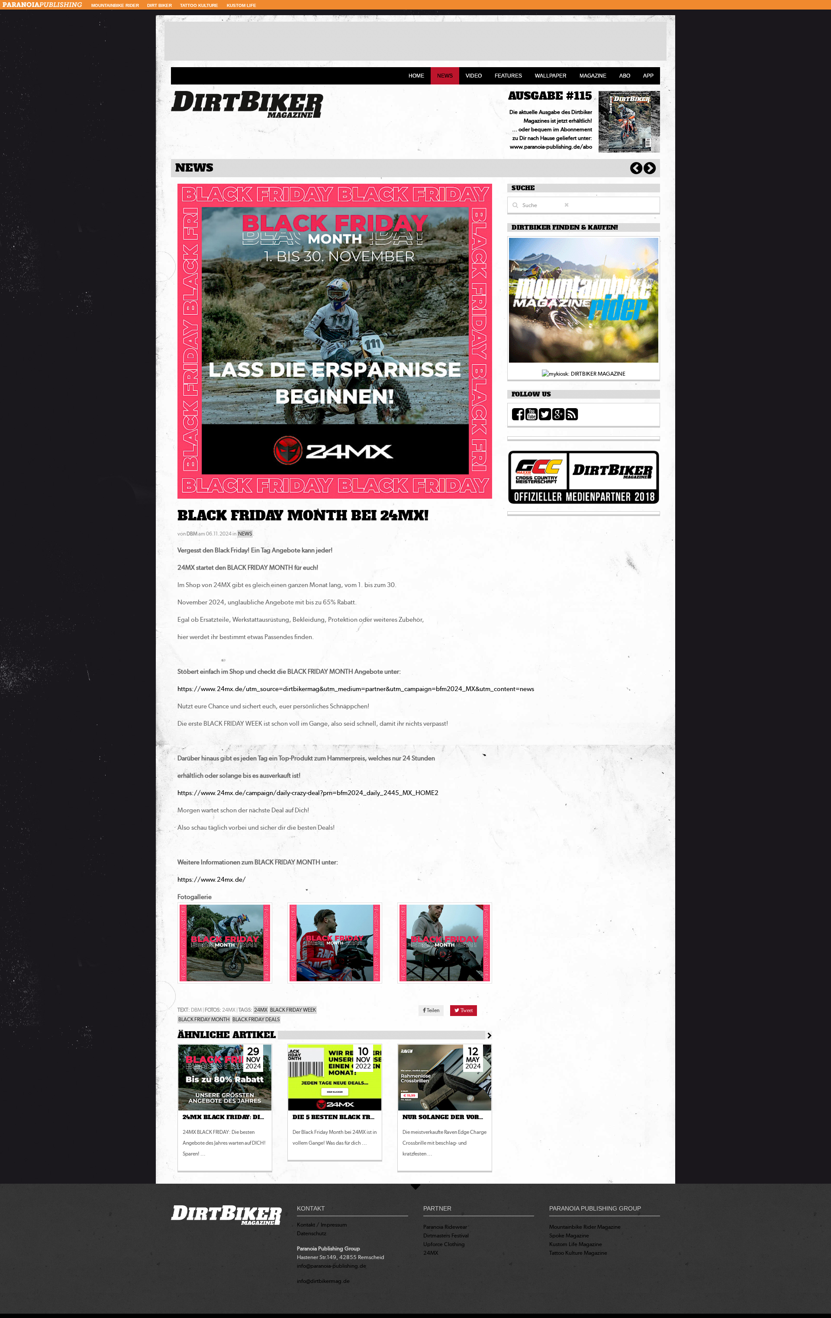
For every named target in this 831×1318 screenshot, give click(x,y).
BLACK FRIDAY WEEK (293, 1010)
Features (508, 76)
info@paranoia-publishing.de (331, 1266)
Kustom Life (241, 5)
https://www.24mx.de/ (211, 879)
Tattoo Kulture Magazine (578, 1253)
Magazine (593, 76)
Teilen (432, 1010)
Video (474, 76)
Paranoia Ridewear (445, 1227)
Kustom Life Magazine (575, 1244)
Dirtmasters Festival (446, 1235)
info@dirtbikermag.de (323, 1281)
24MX (260, 1010)
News (445, 76)
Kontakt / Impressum (322, 1224)
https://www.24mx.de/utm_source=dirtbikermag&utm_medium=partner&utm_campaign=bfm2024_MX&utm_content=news (355, 689)
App (648, 76)
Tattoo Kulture (199, 5)
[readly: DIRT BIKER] (583, 302)
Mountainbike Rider (115, 5)
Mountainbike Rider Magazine (585, 1227)
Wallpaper (551, 76)
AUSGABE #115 (550, 96)
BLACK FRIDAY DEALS (256, 1019)
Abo (624, 76)
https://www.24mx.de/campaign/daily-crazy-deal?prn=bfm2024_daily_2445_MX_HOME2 (307, 793)
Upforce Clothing (444, 1244)
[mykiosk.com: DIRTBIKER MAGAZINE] (583, 373)
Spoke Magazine (569, 1235)
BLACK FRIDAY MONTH (204, 1019)
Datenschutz (311, 1233)
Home (416, 76)
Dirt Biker (159, 5)
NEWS (245, 534)
